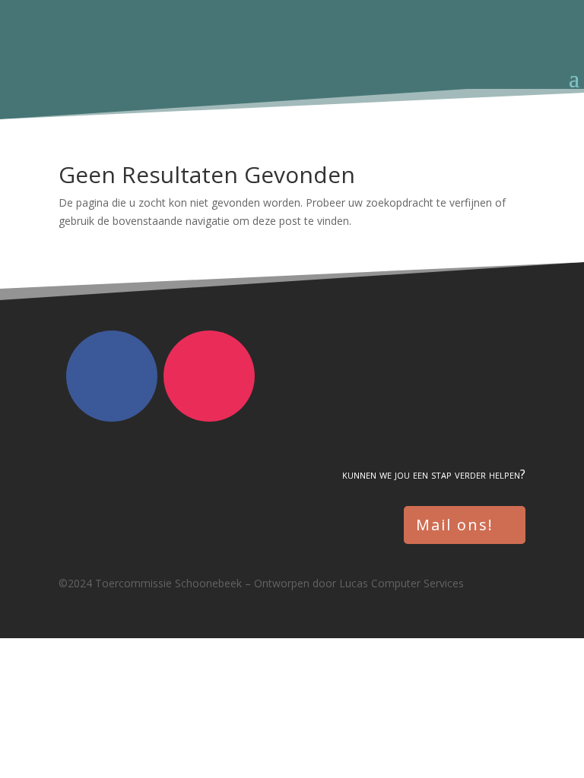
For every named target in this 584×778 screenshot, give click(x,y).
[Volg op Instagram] (209, 376)
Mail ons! (455, 524)
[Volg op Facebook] (111, 376)
